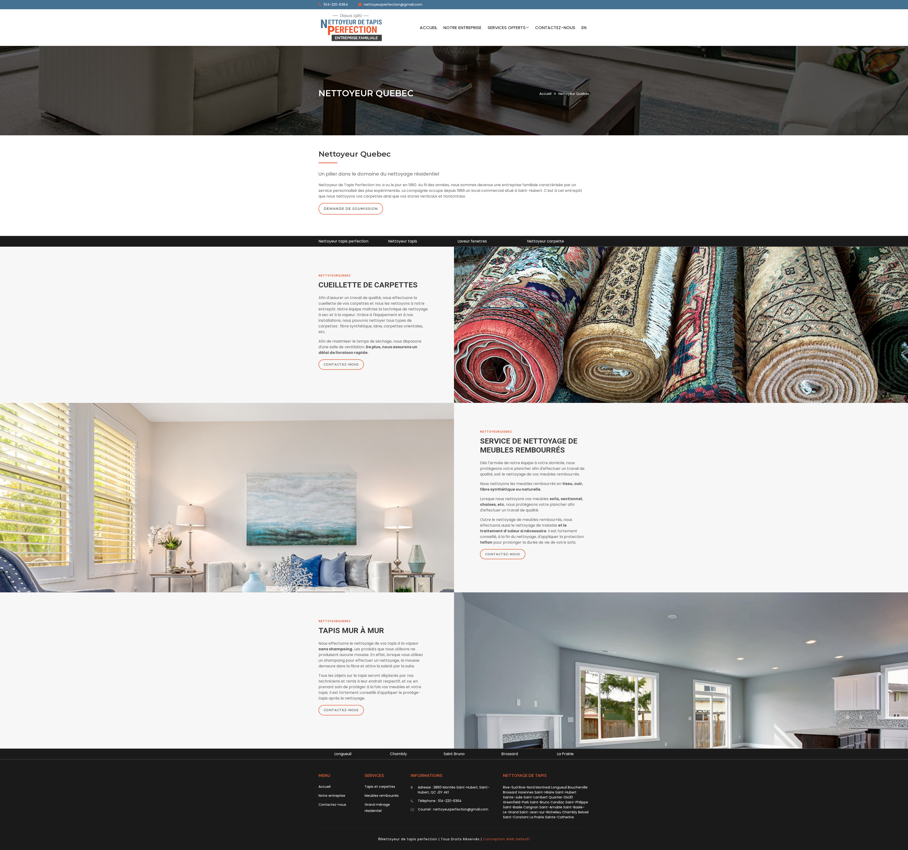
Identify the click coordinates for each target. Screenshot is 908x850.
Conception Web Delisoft (506, 839)
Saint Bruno (398, 754)
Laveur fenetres (402, 241)
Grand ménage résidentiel (377, 807)
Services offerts (507, 28)
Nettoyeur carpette (476, 241)
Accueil (428, 28)
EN (583, 28)
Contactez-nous (555, 28)
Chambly (342, 754)
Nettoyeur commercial (548, 241)
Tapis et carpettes (380, 786)
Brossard (454, 754)
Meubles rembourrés (382, 795)
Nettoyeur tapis (333, 241)
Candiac (565, 754)
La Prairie (509, 754)
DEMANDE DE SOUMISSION (351, 209)
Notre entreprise (462, 28)
